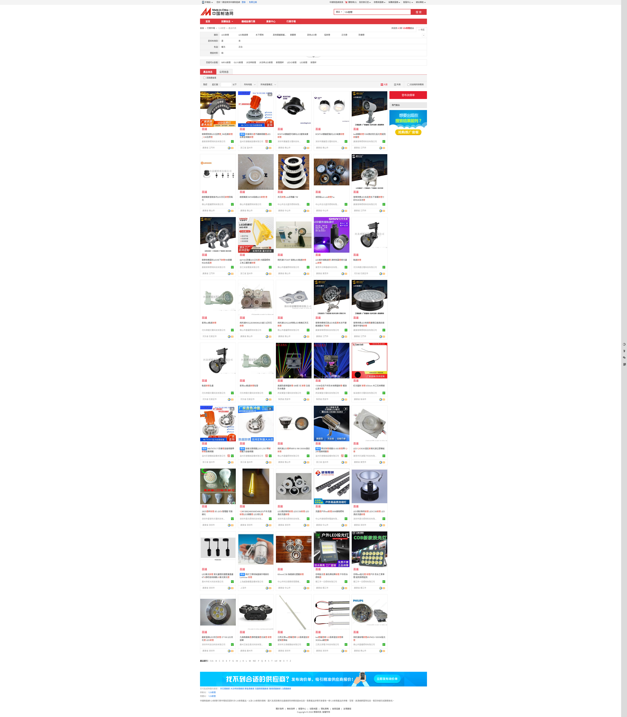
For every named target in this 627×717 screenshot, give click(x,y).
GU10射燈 (238, 62)
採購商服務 (393, 2)
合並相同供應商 (417, 84)
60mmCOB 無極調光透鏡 (291, 574)
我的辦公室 (364, 2)
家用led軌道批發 (249, 385)
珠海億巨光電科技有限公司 (365, 393)
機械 (242, 134)
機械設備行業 (248, 21)
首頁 (208, 21)
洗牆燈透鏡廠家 (262, 688)
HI (237, 661)
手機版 (208, 2)
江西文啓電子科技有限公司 (327, 644)
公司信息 (224, 71)
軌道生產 (208, 385)
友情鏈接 (347, 708)
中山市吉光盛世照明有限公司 (290, 204)
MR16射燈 (226, 62)
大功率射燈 (251, 62)
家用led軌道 (209, 322)
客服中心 (407, 2)
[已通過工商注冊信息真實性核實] (232, 141)
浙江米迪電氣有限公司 (249, 267)
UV (276, 661)
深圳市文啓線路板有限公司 (289, 644)
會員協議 (336, 708)
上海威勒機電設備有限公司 (251, 581)
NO (254, 661)
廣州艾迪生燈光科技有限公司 (252, 644)
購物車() (352, 2)
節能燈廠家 (249, 688)
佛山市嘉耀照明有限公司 (212, 204)
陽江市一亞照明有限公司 (326, 581)
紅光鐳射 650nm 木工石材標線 (369, 385)
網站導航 (420, 2)
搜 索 (419, 12)
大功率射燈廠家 (237, 688)
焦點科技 (317, 712)
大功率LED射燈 (266, 62)
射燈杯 (313, 62)
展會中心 (270, 21)
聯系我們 (291, 708)
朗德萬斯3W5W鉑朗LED (253, 197)
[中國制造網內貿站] (217, 11)
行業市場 (291, 21)
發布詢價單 (408, 95)
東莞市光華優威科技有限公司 (327, 267)
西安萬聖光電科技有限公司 (289, 393)
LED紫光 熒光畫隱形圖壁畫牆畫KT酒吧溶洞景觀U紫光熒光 (217, 576)
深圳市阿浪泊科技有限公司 (213, 644)
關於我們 (280, 708)
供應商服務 (379, 2)
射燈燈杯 (280, 62)
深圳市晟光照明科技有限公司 (252, 518)
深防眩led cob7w (324, 197)
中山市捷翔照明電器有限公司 (327, 518)
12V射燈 (212, 692)
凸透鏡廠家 (286, 688)
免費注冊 (253, 2)
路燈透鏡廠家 (275, 688)
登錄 (244, 2)
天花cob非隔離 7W (288, 197)
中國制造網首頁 (336, 2)
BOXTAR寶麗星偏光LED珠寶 (329, 134)
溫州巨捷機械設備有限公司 (251, 141)
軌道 (357, 260)
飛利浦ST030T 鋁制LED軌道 (292, 260)
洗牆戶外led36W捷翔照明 (329, 511)
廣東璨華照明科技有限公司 (213, 141)
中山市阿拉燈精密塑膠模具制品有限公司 (290, 581)
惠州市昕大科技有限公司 (212, 581)
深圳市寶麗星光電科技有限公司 (290, 141)
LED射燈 (303, 62)
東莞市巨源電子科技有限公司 (365, 456)
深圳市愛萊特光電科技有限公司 (214, 518)
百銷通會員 (211, 77)
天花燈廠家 (225, 688)
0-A (211, 661)
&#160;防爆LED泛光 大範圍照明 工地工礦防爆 (255, 261)
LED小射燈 (292, 62)
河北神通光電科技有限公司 (365, 267)
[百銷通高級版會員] (266, 141)
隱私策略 (325, 708)
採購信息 (225, 21)
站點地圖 (313, 708)
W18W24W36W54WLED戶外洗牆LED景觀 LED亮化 (256, 513)
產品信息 (207, 71)
